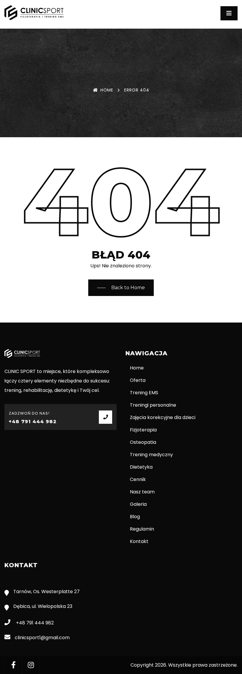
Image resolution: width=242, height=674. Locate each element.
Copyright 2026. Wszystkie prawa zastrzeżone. (184, 665)
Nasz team (142, 491)
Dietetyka (141, 467)
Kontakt (139, 541)
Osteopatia (143, 442)
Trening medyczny (151, 454)
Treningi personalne (153, 405)
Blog (135, 516)
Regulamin (142, 529)
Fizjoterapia (143, 429)
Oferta (137, 380)
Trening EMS (144, 392)
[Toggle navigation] (229, 13)
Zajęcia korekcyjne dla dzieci (162, 417)
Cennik (138, 479)
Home (106, 90)
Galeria (138, 504)
